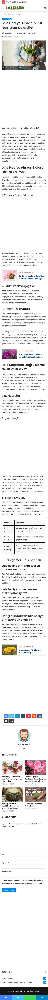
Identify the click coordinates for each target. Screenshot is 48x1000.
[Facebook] (6, 716)
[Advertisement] (24, 99)
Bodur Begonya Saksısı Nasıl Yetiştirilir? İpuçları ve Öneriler (12, 779)
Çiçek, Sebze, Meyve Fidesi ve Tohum (17, 982)
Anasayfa (6, 14)
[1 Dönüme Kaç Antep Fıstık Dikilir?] (35, 794)
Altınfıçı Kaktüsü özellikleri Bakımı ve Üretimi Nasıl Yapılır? (10, 806)
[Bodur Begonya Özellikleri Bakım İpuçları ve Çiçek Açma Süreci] (35, 767)
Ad (3, 854)
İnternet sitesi (7, 871)
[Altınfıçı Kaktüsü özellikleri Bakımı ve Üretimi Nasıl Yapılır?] (12, 794)
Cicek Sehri (8, 33)
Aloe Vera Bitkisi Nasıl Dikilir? (16, 2)
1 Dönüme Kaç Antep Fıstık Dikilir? (33, 805)
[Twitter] (11, 716)
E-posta (5, 863)
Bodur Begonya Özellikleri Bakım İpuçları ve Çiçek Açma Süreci (35, 779)
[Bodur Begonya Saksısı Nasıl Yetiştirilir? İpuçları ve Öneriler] (12, 767)
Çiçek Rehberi (17, 14)
